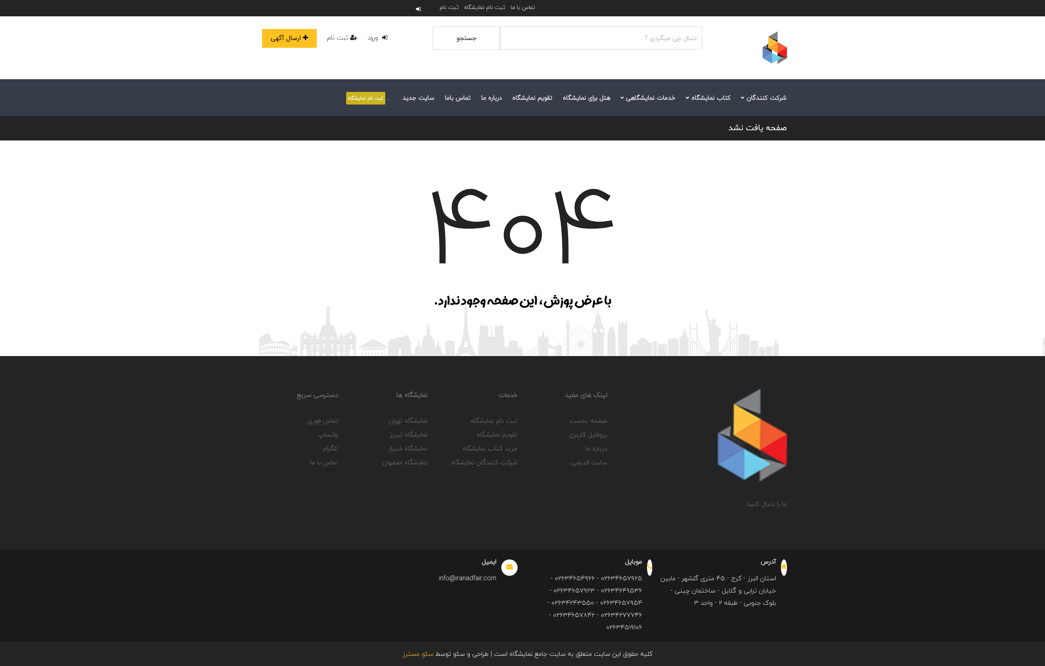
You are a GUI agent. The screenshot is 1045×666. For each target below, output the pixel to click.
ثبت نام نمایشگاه (484, 7)
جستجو (466, 38)
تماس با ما (523, 7)
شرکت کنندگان (766, 97)
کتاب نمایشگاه (710, 97)
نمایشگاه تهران (408, 420)
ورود (373, 37)
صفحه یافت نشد (757, 128)
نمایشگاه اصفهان (405, 462)
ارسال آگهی (286, 38)
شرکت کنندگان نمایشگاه (484, 462)
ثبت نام (449, 7)
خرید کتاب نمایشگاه (490, 448)
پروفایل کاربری (588, 434)
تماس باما (458, 97)
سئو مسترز (418, 653)
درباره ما (491, 97)
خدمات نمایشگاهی (650, 97)
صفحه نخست (588, 420)
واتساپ (328, 434)
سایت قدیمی (589, 462)
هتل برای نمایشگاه (586, 97)
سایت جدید (418, 97)
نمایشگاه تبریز (409, 434)
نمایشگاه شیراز (408, 448)
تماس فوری (322, 420)
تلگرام (330, 448)
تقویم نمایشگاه (532, 97)
